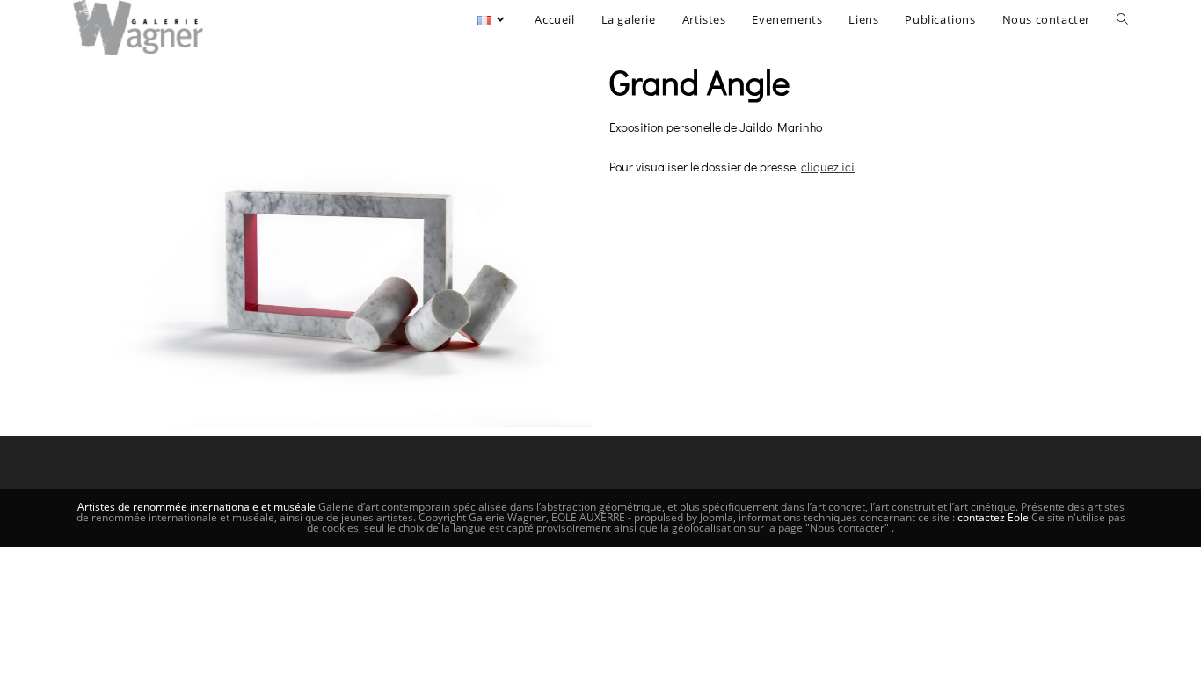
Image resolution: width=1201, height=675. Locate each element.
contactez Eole (994, 517)
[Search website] (1122, 20)
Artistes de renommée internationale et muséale (196, 506)
